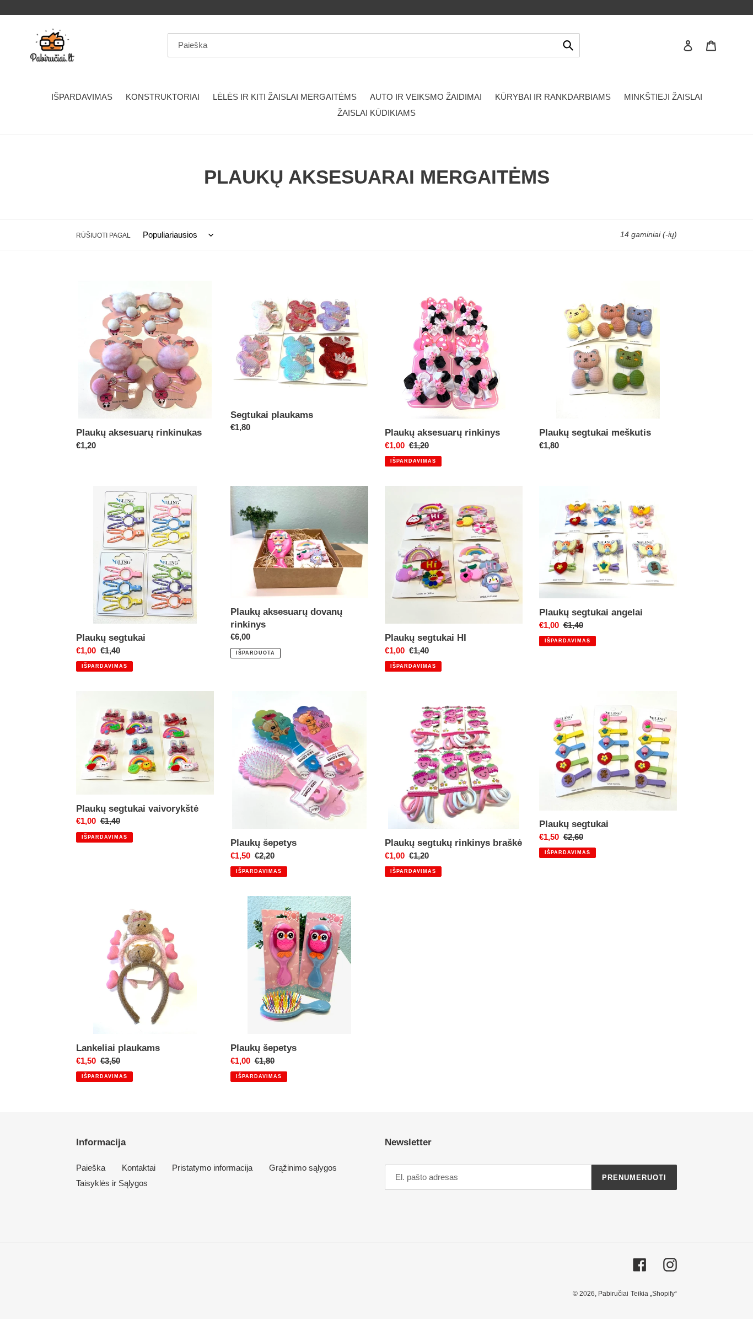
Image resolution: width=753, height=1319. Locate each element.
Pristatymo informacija (212, 1167)
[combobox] (374, 45)
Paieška (90, 1167)
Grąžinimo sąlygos (303, 1167)
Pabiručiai (613, 1293)
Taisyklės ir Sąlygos (112, 1183)
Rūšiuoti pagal (103, 235)
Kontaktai (138, 1167)
